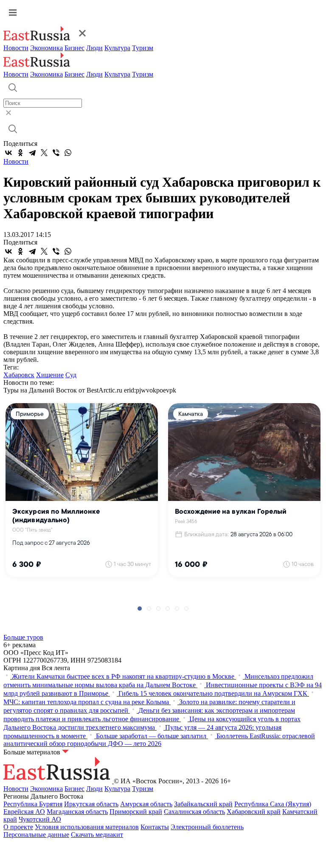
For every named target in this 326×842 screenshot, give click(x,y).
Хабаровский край (254, 811)
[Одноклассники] (20, 153)
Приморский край (136, 811)
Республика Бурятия (32, 804)
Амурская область (146, 804)
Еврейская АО (24, 811)
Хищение (50, 374)
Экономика (46, 47)
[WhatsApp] (68, 153)
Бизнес (74, 47)
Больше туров (23, 637)
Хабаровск (18, 374)
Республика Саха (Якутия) (272, 804)
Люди (94, 47)
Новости (15, 47)
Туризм (142, 47)
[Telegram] (32, 153)
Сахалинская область (194, 811)
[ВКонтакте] (8, 153)
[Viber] (56, 153)
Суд (70, 374)
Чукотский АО (40, 819)
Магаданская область (77, 811)
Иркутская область (91, 804)
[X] (44, 153)
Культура (117, 47)
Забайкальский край (203, 804)
